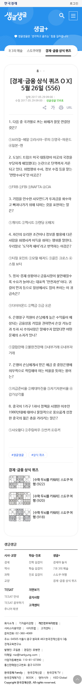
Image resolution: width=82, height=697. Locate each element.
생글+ (41, 29)
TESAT (9, 590)
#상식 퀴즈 (37, 455)
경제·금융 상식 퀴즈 (58, 51)
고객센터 (46, 628)
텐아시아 (43, 677)
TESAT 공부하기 (14, 603)
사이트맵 (31, 628)
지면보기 (34, 590)
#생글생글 (18, 455)
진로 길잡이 (36, 574)
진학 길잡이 (36, 562)
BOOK (30, 677)
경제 (7, 562)
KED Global (60, 677)
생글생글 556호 (55, 100)
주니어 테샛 (11, 609)
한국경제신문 (35, 672)
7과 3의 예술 (14, 50)
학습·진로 (35, 555)
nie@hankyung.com (25, 655)
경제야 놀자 (60, 562)
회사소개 (9, 623)
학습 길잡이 (36, 568)
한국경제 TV (54, 672)
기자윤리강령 (26, 623)
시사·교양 (10, 555)
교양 (7, 581)
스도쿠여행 (34, 50)
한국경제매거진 (12, 677)
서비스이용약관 (12, 628)
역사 (7, 568)
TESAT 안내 (11, 596)
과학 (7, 574)
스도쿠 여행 (60, 574)
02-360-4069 (24, 633)
